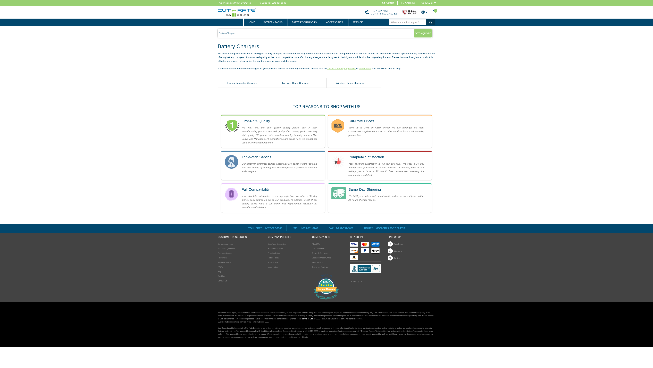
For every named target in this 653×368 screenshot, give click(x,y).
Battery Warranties (275, 249)
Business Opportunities (321, 258)
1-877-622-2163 (379, 11)
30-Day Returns (224, 262)
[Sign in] (424, 12)
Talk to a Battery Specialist (341, 68)
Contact (390, 3)
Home (251, 22)
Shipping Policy (274, 253)
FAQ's (220, 267)
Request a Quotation (226, 249)
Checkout (410, 3)
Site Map (221, 276)
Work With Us (317, 262)
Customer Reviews (320, 267)
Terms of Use (307, 319)
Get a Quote (423, 33)
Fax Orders (222, 258)
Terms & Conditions (320, 253)
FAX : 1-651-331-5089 (341, 228)
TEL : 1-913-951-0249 (306, 228)
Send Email (365, 68)
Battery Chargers (304, 22)
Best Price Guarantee (277, 244)
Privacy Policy (274, 262)
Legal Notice (273, 267)
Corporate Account (225, 244)
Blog (219, 272)
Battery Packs (272, 22)
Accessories (334, 22)
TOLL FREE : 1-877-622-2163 (265, 228)
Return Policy (273, 258)
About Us (316, 244)
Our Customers (318, 249)
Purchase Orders (225, 253)
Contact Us (222, 281)
